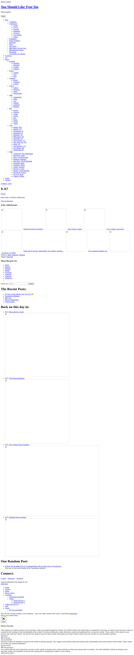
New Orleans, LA (19, 140)
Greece (11, 86)
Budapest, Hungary (19, 159)
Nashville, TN (18, 139)
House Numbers (14, 41)
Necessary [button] (4, 636)
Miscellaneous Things (16, 50)
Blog (6, 20)
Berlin (15, 80)
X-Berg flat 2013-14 (12, 604)
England (12, 61)
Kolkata (16, 103)
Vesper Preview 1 (19, 601)
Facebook (19, 578)
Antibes (16, 73)
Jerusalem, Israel (18, 163)
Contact (3, 578)
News (11, 44)
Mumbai (16, 106)
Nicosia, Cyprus (18, 169)
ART (6, 606)
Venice (15, 123)
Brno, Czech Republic (20, 157)
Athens (15, 88)
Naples (15, 116)
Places (7, 59)
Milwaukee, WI (18, 137)
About (7, 178)
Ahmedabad (17, 97)
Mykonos (16, 90)
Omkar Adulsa (10, 302)
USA (11, 125)
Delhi (15, 99)
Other (11, 152)
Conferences (13, 24)
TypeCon (16, 33)
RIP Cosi (8, 298)
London (16, 67)
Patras (15, 91)
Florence (16, 112)
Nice (15, 74)
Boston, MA (17, 127)
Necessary (6, 638)
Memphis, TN (18, 135)
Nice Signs (12, 46)
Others (15, 37)
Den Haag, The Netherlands (22, 161)
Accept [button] (62, 613)
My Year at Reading (15, 610)
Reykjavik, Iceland (19, 172)
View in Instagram (7, 201)
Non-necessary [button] (6, 645)
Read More (73, 613)
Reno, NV (16, 144)
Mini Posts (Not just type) (17, 48)
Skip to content (6, 2)
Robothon (16, 31)
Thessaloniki (17, 93)
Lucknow (16, 105)
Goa (14, 101)
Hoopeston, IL (18, 133)
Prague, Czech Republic (21, 171)
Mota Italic (4, 584)
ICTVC (16, 27)
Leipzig (15, 84)
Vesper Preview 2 (19, 602)
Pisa (14, 118)
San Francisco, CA (19, 146)
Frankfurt (16, 82)
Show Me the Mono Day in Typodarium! (47, 566)
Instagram (12, 42)
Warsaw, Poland (18, 176)
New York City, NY (20, 142)
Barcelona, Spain (19, 155)
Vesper (11, 599)
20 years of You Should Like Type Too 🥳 (19, 294)
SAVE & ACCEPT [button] (7, 653)
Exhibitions (13, 39)
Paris (15, 76)
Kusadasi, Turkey (19, 165)
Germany (12, 78)
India (11, 95)
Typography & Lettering (17, 54)
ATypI (15, 25)
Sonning (16, 69)
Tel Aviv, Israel (18, 174)
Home (7, 587)
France (11, 71)
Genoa (15, 114)
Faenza (15, 110)
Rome (15, 120)
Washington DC (18, 150)
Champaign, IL (18, 131)
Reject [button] (67, 613)
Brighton (16, 63)
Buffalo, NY (17, 129)
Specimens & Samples (16, 597)
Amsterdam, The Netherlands (23, 154)
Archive (7, 180)
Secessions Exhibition (12, 296)
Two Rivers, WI (18, 148)
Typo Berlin (17, 35)
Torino (15, 122)
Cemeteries (13, 22)
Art (6, 58)
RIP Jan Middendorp (12, 300)
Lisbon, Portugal (18, 167)
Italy (10, 108)
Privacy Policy (10, 593)
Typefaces (8, 56)
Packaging (12, 52)
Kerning (16, 29)
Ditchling (16, 65)
